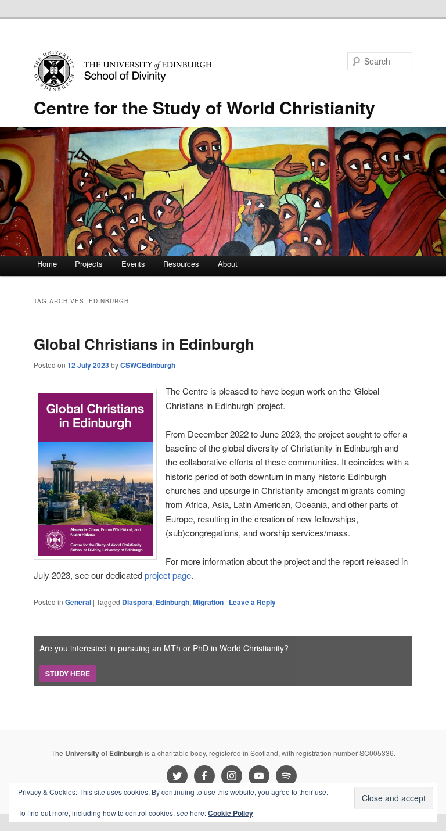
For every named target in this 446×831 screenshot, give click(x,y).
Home (47, 263)
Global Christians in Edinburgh (144, 343)
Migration (208, 602)
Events (133, 263)
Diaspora (137, 602)
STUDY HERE (67, 673)
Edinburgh (172, 602)
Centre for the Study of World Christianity (204, 107)
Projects (89, 263)
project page (168, 575)
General (78, 602)
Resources (181, 263)
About (228, 263)
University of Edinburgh (104, 753)
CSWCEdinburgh (147, 365)
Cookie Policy (230, 813)
